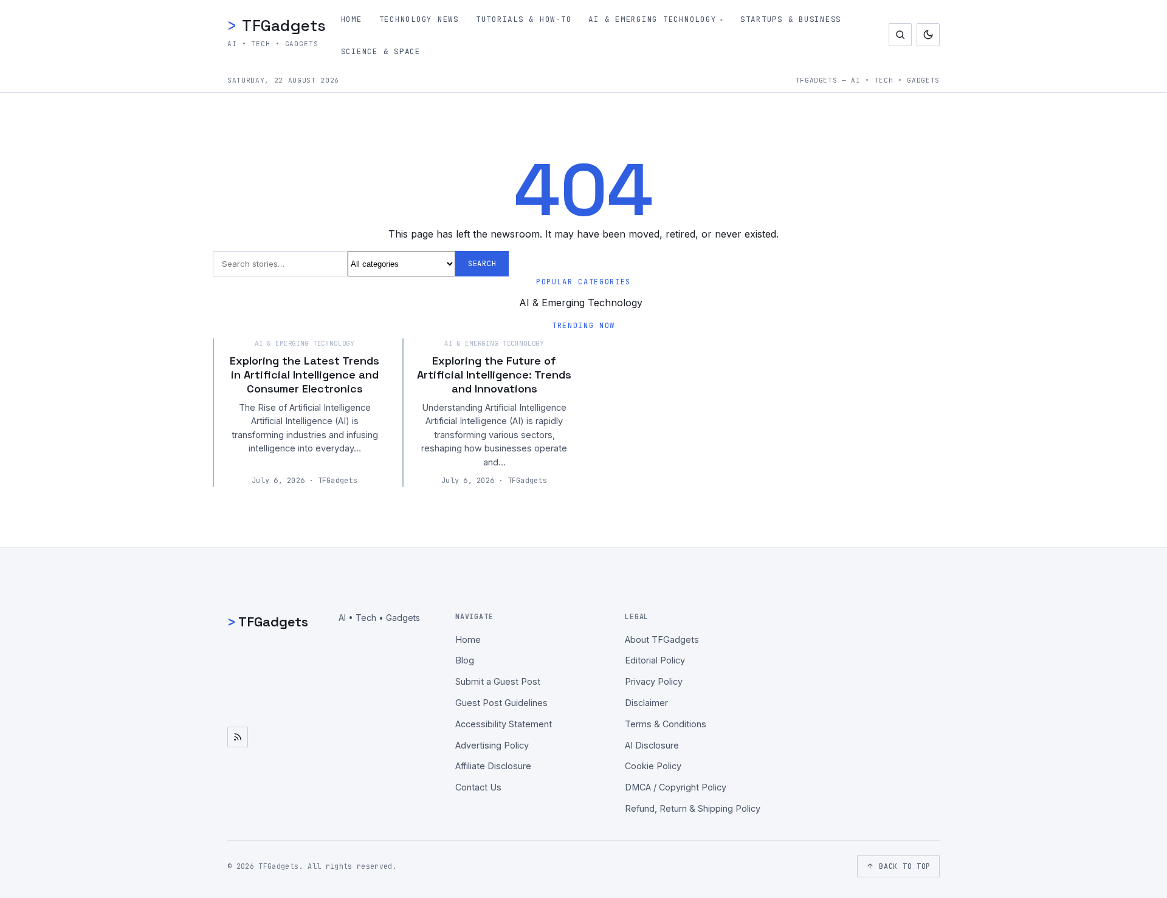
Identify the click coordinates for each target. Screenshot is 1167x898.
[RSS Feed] (237, 737)
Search (482, 264)
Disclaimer (646, 702)
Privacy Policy (654, 681)
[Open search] (900, 34)
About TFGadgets (662, 639)
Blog (464, 660)
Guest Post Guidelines (501, 702)
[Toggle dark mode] (928, 34)
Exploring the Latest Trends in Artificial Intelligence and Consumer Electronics (304, 375)
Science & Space (381, 51)
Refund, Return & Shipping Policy (692, 808)
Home (351, 19)
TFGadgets (276, 25)
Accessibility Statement (503, 724)
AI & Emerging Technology (652, 19)
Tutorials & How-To (524, 19)
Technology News (419, 19)
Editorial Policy (655, 660)
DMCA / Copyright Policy (675, 787)
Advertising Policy (492, 745)
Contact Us (478, 787)
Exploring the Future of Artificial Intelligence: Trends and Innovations (494, 375)
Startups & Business (790, 19)
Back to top (905, 866)
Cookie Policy (653, 766)
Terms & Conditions (665, 724)
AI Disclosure (652, 745)
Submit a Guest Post (497, 681)
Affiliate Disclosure (493, 766)
